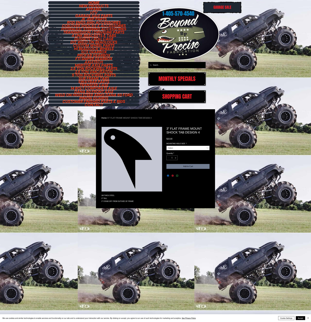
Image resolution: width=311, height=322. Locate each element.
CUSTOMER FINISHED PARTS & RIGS (94, 101)
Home (104, 118)
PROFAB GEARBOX (93, 55)
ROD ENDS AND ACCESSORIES (94, 22)
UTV (94, 12)
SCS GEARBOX (94, 52)
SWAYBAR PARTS (93, 81)
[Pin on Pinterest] (172, 175)
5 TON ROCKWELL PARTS (94, 75)
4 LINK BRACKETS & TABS (94, 35)
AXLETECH (94, 62)
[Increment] (175, 158)
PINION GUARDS (93, 98)
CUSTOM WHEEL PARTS (94, 45)
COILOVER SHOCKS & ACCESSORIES (94, 25)
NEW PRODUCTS (94, 6)
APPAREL (94, 9)
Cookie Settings (286, 318)
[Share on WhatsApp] (177, 175)
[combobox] (188, 148)
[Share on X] (181, 175)
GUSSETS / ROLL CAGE (93, 38)
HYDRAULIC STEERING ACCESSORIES (93, 29)
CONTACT (94, 104)
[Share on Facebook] (168, 175)
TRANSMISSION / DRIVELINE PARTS (93, 32)
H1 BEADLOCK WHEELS (94, 48)
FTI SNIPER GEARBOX (93, 58)
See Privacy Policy (189, 318)
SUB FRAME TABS (94, 78)
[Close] (308, 318)
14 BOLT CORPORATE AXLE (94, 88)
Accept (300, 318)
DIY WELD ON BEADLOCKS (93, 42)
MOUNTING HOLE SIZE (176, 144)
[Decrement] (168, 158)
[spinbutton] (172, 158)
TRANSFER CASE (93, 85)
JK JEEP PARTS (94, 19)
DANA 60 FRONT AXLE (93, 91)
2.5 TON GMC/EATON (94, 71)
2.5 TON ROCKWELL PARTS (93, 68)
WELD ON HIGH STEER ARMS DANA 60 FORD (94, 95)
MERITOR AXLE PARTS (94, 65)
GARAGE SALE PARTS (93, 15)
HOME (93, 2)
